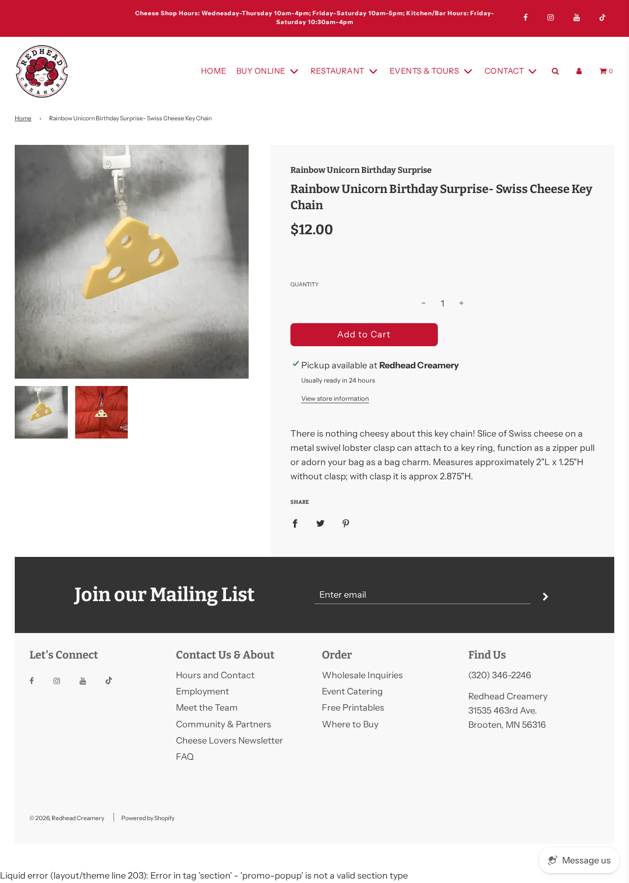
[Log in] (579, 71)
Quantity (304, 284)
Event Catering (352, 691)
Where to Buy (350, 724)
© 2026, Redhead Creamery (66, 818)
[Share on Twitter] (320, 523)
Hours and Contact (215, 675)
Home (214, 71)
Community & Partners (223, 724)
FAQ (185, 756)
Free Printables (353, 707)
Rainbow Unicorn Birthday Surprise (360, 170)
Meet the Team (207, 707)
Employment (202, 691)
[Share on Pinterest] (346, 523)
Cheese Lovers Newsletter (229, 740)
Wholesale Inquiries (362, 675)
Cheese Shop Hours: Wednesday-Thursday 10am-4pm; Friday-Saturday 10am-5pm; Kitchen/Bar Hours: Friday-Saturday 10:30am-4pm (314, 17)
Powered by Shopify (147, 818)
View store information (335, 398)
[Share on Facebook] (295, 523)
